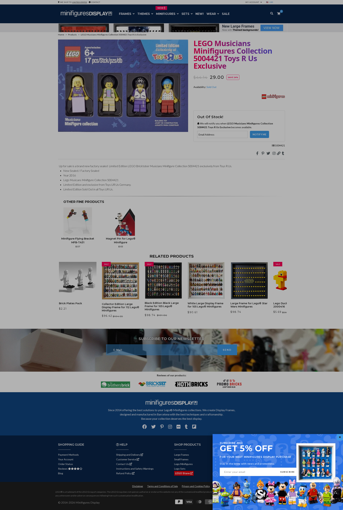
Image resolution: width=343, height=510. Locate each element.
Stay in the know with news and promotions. (247, 463)
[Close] (340, 437)
